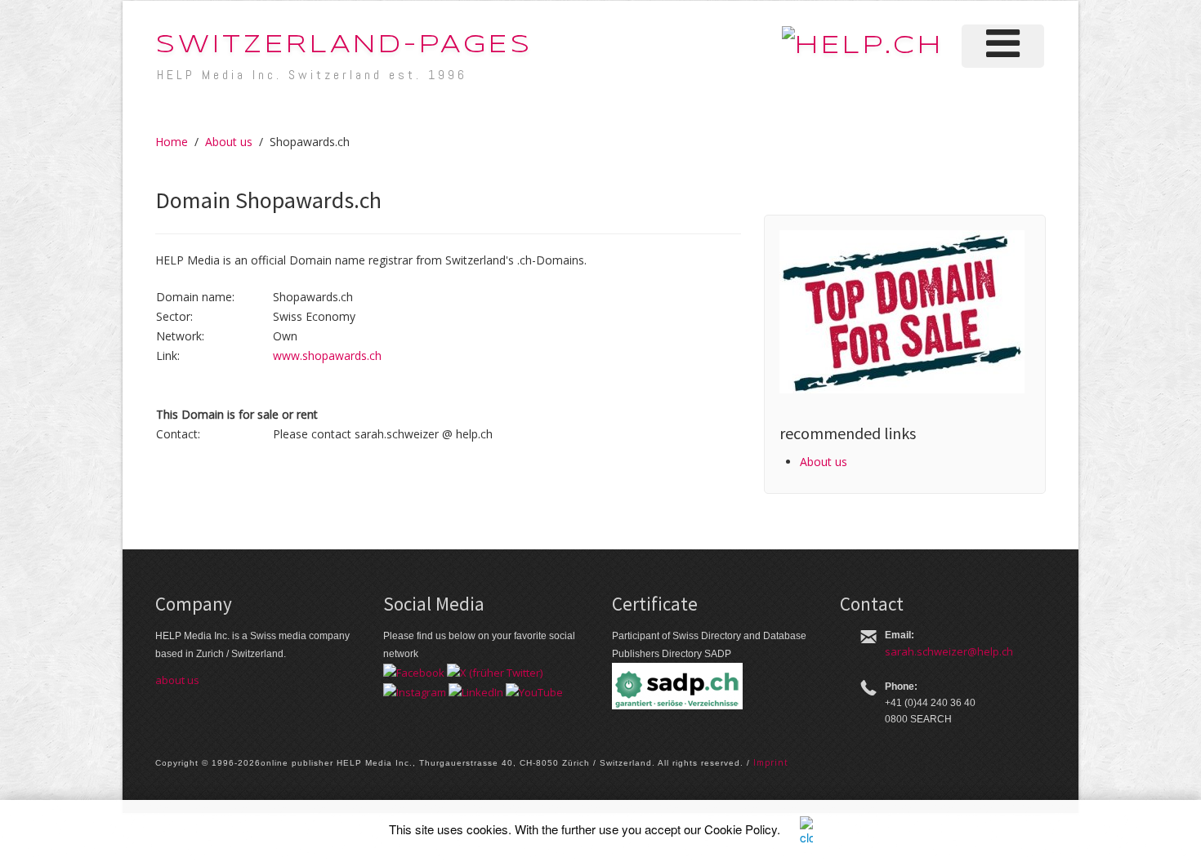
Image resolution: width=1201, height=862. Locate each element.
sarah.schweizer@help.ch (949, 651)
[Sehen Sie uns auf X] (494, 671)
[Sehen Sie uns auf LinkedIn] (476, 690)
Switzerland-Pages (344, 45)
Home (171, 141)
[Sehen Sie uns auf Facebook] (413, 671)
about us (177, 680)
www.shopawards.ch (327, 355)
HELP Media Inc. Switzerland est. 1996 (312, 74)
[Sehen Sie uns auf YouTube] (534, 690)
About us (228, 141)
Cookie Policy (740, 829)
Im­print (770, 762)
